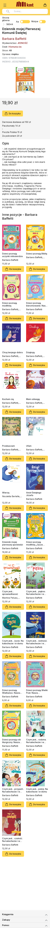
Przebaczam (8, 446)
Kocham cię (8, 399)
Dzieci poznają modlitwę (9, 304)
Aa (17, 21)
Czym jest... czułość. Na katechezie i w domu (12, 839)
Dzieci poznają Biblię (36, 253)
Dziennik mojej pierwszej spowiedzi (12, 543)
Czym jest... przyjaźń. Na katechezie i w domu (13, 790)
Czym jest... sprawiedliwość (10, 592)
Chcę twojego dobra (12, 352)
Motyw (34, 21)
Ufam (28, 446)
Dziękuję (30, 352)
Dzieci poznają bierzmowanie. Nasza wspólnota (37, 304)
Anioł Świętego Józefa (33, 494)
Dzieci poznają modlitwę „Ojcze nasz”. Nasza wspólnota (34, 543)
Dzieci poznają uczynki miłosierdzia (12, 255)
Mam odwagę (33, 399)
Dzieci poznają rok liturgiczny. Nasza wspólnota (11, 741)
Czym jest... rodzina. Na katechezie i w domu (36, 741)
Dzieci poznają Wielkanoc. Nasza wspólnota (11, 691)
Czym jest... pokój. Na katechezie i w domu (37, 790)
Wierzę (5, 492)
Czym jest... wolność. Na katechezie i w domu (36, 642)
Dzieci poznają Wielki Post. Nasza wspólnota (37, 691)
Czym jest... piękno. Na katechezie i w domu (36, 592)
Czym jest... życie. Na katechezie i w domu (13, 642)
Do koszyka (15, 113)
